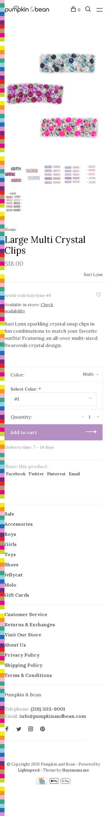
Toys (10, 554)
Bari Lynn (93, 274)
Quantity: (21, 417)
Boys (10, 534)
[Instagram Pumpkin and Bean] (30, 729)
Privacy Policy (22, 655)
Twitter (36, 473)
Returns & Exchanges (29, 624)
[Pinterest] (42, 729)
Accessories (18, 524)
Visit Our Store (22, 635)
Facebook (16, 473)
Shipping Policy (23, 665)
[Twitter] (18, 729)
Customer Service (25, 614)
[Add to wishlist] (98, 295)
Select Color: (26, 389)
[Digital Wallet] (60, 783)
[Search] (88, 10)
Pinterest (56, 473)
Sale (9, 514)
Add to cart (23, 432)
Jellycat (13, 575)
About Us (15, 645)
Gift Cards (16, 595)
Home (10, 229)
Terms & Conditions (28, 675)
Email (74, 473)
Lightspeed (29, 770)
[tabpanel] (53, 95)
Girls (10, 544)
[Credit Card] (42, 783)
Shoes (11, 564)
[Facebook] (6, 729)
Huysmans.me (75, 770)
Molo (10, 585)
